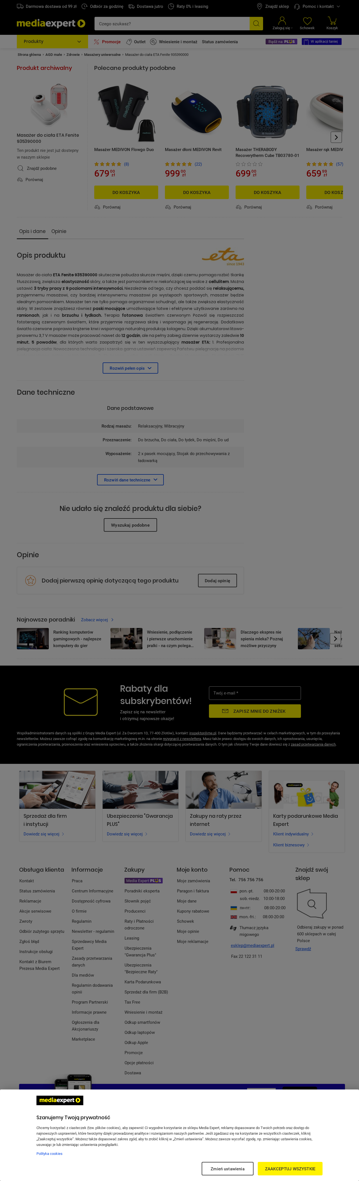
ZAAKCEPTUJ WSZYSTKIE (290, 1168)
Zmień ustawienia (227, 1168)
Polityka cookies (49, 1153)
